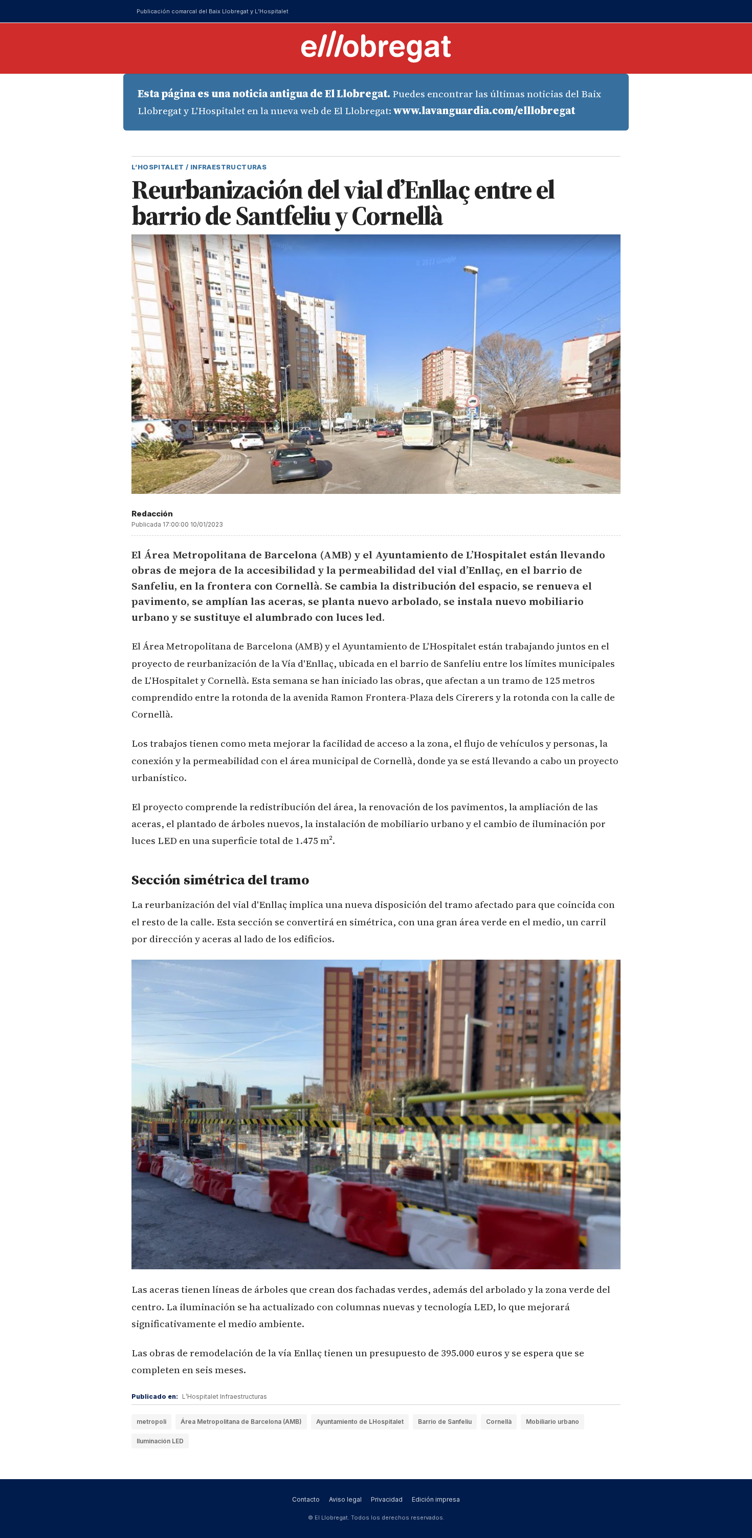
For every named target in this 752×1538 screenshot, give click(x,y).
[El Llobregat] (376, 46)
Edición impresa (436, 1499)
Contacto (306, 1499)
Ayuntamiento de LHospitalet (360, 1421)
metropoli (151, 1421)
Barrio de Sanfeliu (445, 1421)
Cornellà (499, 1421)
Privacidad (387, 1499)
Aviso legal (345, 1499)
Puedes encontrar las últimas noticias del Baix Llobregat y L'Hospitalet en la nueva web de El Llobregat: (369, 102)
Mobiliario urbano (552, 1421)
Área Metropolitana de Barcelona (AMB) (241, 1421)
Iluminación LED (160, 1441)
